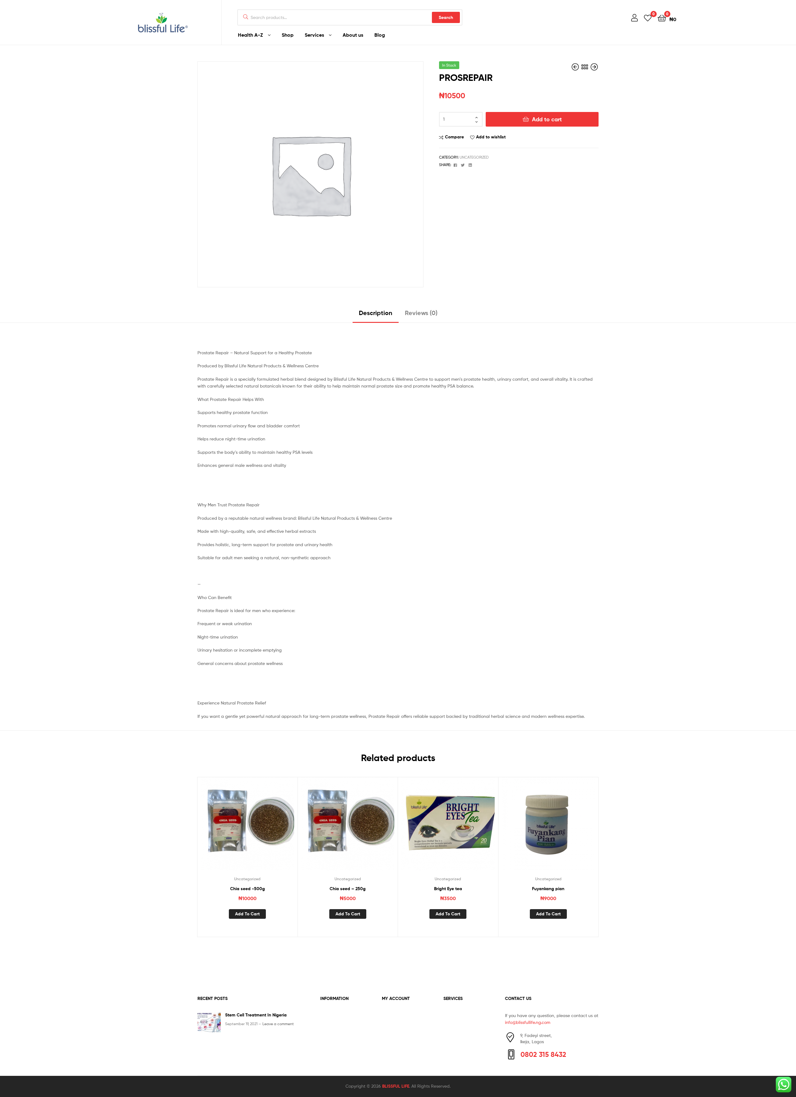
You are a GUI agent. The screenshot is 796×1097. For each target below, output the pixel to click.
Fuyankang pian (548, 888)
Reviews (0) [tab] (421, 313)
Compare (454, 137)
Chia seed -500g (247, 888)
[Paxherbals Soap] (594, 67)
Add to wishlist (491, 137)
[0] (647, 18)
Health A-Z (250, 35)
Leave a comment (278, 1023)
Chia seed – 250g (348, 888)
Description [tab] (375, 313)
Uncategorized (474, 157)
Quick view (262, 828)
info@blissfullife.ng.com (527, 1022)
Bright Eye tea (448, 888)
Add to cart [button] (247, 914)
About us (353, 35)
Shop (288, 35)
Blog (379, 35)
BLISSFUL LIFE (395, 1086)
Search (446, 17)
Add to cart (547, 119)
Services (314, 35)
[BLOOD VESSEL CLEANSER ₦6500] (576, 67)
